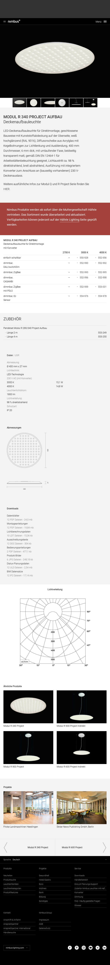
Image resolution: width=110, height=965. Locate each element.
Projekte (42, 868)
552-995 (102, 272)
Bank (41, 892)
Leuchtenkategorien (12, 888)
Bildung (42, 897)
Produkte (7, 868)
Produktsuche (9, 880)
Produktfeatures (10, 892)
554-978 (102, 296)
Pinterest (76, 947)
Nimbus (17, 21)
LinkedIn (104, 947)
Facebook (70, 947)
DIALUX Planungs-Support (86, 884)
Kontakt (7, 913)
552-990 (84, 263)
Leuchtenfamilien (11, 884)
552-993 (84, 272)
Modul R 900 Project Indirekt (71, 726)
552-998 (102, 277)
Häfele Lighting (69, 219)
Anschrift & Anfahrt (12, 920)
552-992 (102, 263)
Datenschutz (44, 928)
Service (77, 868)
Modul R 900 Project (13, 766)
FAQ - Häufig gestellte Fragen (87, 901)
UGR (17, 355)
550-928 (84, 257)
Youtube (90, 947)
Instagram (83, 947)
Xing (97, 947)
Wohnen (42, 888)
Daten (10, 355)
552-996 (84, 277)
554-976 (84, 296)
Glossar (77, 905)
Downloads (79, 875)
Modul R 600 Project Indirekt (71, 766)
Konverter (78, 892)
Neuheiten (7, 875)
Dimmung (78, 897)
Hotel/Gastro (45, 880)
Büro (41, 884)
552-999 (84, 286)
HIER (6, 189)
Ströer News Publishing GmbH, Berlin (75, 826)
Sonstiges (43, 901)
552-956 (102, 257)
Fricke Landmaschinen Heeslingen (20, 826)
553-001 (102, 286)
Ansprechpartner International (16, 928)
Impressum (44, 920)
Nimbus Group (45, 913)
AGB (41, 924)
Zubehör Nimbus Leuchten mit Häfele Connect (90, 888)
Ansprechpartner (10, 924)
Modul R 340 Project (13, 726)
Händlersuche (9, 932)
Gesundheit (44, 875)
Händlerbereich (81, 880)
